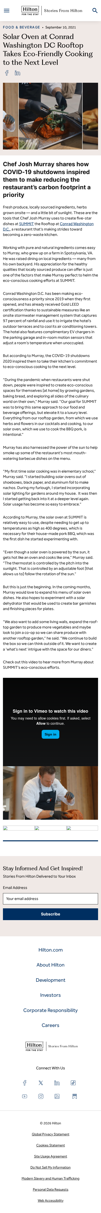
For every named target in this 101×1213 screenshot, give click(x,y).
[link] (7, 73)
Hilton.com (50, 950)
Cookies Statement (50, 1145)
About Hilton (50, 965)
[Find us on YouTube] (25, 1096)
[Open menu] (6, 10)
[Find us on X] (41, 1083)
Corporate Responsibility (50, 1010)
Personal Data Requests (50, 1189)
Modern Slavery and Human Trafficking (50, 1178)
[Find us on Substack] (75, 1096)
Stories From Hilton (63, 10)
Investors (50, 995)
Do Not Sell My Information (50, 1167)
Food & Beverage (21, 27)
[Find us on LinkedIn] (57, 1083)
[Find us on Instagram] (41, 1096)
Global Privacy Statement (50, 1134)
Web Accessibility (50, 1201)
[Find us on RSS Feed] (57, 1096)
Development (50, 980)
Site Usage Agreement (50, 1156)
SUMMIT (26, 223)
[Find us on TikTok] (73, 1083)
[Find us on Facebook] (25, 1083)
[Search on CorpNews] (95, 11)
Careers (50, 1025)
